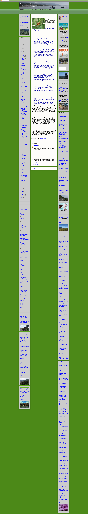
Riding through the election (23, 233)
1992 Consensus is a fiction (63, 344)
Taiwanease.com (63, 30)
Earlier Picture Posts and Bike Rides (45, 9)
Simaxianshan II (22, 270)
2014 (22, 44)
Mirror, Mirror (61, 361)
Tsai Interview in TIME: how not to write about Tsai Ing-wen (63, 236)
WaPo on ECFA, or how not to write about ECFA (63, 315)
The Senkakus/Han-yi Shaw (63, 239)
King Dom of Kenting (22, 296)
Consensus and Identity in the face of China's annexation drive (63, 436)
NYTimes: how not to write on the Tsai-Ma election (63, 416)
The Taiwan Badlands (62, 493)
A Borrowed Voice (22, 369)
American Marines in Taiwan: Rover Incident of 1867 (63, 474)
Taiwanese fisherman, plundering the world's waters (63, 443)
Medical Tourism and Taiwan (63, 468)
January (23, 195)
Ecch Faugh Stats (61, 497)
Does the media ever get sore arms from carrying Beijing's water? (63, 254)
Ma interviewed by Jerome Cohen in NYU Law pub (24, 145)
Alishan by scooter (22, 235)
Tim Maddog (36, 145)
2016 (22, 41)
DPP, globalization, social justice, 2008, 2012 (63, 143)
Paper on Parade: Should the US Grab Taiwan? (24, 133)
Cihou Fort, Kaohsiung (23, 226)
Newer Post (34, 168)
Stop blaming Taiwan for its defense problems (63, 450)
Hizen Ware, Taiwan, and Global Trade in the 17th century (63, 178)
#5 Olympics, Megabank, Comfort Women (24, 318)
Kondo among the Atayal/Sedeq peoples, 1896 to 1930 (28, 11)
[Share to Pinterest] (35, 138)
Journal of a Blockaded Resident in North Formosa (24, 373)
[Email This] (31, 138)
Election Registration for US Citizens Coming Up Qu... (24, 171)
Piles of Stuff (21, 272)
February (23, 194)
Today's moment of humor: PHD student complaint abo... (24, 177)
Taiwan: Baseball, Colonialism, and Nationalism (63, 139)
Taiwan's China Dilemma (23, 343)
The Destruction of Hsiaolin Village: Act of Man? (63, 342)
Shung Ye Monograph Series (24, 370)
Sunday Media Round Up (23, 158)
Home (28, 9)
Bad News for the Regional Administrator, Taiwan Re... (24, 95)
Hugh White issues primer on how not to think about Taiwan (63, 476)
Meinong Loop (22, 242)
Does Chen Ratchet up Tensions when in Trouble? (63, 249)
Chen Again (23, 184)
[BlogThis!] (32, 138)
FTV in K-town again (22, 259)
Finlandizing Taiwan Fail (62, 120)
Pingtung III (21, 304)
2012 (22, 47)
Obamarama (23, 74)
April (22, 191)
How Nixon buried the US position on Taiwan (63, 251)
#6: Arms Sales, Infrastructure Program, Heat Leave (24, 316)
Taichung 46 (21, 260)
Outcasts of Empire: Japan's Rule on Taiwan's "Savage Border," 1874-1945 (24, 341)
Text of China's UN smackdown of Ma (24, 140)
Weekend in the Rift (22, 244)
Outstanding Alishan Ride (23, 265)
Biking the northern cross (23, 238)
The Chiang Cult (61, 128)
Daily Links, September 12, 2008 (24, 137)
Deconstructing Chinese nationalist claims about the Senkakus (63, 396)
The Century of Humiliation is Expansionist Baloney (63, 280)
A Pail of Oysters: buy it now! (24, 344)
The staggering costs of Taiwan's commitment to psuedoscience (62, 487)
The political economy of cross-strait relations (62, 188)
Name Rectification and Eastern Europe (62, 317)
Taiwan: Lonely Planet (23, 377)
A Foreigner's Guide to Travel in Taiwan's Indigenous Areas (24, 367)
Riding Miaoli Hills (22, 243)
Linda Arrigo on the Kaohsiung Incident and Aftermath (63, 445)
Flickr (60, 94)
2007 (22, 197)
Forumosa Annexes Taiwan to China (23, 72)
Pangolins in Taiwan (62, 173)
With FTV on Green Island (23, 236)
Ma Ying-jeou (44, 138)
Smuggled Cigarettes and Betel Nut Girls (63, 183)
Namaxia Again (22, 214)
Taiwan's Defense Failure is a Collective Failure (63, 306)
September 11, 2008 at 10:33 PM (38, 162)
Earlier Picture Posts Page (24, 310)
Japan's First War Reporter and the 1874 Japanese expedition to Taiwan (63, 146)
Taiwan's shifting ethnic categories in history (62, 303)
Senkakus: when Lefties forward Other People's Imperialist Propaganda (62, 384)
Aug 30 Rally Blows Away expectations (63, 269)
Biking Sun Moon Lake (23, 280)
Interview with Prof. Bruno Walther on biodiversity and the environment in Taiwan (24, 389)
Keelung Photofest (23, 64)
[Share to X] (33, 138)
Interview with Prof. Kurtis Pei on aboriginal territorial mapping (24, 392)
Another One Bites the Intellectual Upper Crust (23, 83)
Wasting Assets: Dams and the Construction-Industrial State (63, 288)
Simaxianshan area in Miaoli (23, 290)
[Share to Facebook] (34, 138)
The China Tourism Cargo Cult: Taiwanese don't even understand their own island (63, 479)
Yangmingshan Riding (23, 276)
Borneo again (21, 285)
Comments (61, 69)
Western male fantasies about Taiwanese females (63, 399)
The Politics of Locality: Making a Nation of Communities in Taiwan (24, 335)
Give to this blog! (22, 9)
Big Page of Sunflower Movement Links (44, 11)
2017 (22, 40)
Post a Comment (35, 164)
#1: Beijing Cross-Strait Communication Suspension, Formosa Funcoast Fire (24, 323)
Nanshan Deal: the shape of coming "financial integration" (63, 358)
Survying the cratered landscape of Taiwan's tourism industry (63, 368)
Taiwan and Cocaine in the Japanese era (63, 482)
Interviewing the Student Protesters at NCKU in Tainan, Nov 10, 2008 (24, 399)
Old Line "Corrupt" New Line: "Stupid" (24, 117)
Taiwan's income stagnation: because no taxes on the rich (63, 379)
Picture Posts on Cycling (56, 11)
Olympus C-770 (64, 88)
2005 (22, 200)
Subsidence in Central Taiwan (63, 411)
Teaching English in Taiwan (63, 217)
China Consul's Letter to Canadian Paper (23, 77)
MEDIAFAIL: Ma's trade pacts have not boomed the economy (63, 461)
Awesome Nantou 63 (22, 300)
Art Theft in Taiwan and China (63, 151)
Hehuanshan (21, 255)
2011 (21, 48)
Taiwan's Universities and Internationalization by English (63, 156)
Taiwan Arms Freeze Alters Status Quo (23, 66)
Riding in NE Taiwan (22, 256)
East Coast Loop (22, 240)
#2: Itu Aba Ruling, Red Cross (24, 321)
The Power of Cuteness (62, 158)
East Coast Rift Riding (23, 291)
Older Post (54, 168)
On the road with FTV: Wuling (24, 251)
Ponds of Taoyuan (61, 428)
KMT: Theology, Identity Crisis (63, 301)
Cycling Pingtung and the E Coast (24, 19)
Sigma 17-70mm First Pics (23, 257)
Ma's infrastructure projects (63, 391)
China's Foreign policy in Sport (63, 118)
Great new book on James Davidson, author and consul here (24, 24)
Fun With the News (23, 100)
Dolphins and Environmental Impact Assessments (63, 334)
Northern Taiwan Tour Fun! (23, 250)
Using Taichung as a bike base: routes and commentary (63, 244)
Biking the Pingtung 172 (23, 237)
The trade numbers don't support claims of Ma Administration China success (63, 371)
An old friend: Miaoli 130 (23, 292)
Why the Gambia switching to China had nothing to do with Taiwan (63, 260)
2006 (22, 198)
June (22, 188)
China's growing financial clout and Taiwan (23, 130)
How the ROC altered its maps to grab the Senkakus (63, 114)
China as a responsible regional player (62, 353)
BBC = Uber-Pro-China (62, 470)
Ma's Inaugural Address (62, 238)
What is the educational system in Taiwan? (62, 406)
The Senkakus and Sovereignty (62, 453)
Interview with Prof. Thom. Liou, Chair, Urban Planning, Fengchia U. (24, 395)
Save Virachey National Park (64, 38)
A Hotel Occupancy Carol (63, 365)
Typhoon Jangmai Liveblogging (24, 69)
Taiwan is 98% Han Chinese (63, 471)
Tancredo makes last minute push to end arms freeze (24, 87)
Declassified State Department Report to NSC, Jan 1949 (63, 171)
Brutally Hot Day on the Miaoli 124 (24, 239)
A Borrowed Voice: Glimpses (24, 109)
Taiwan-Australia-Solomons (63, 463)
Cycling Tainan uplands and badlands (24, 20)
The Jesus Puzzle (63, 212)
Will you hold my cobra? (62, 458)
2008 (22, 52)
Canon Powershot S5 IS (62, 89)
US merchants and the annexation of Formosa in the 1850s (63, 154)
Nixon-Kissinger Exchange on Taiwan (23, 121)
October (23, 56)
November (23, 55)
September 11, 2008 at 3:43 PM (38, 156)
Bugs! (20, 273)
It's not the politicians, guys (63, 336)
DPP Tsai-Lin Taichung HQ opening (24, 289)
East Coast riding (22, 225)
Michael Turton (65, 16)
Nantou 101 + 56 (22, 218)
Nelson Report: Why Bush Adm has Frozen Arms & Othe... (24, 60)
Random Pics (21, 286)
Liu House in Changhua (23, 295)
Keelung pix (21, 274)
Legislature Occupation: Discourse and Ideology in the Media (63, 419)
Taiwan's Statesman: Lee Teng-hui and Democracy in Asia (24, 362)
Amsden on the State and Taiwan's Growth (63, 125)
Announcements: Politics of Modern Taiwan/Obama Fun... (24, 162)
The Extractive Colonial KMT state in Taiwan (63, 274)
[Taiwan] (32, 136)
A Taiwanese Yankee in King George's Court (63, 324)
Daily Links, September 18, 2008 (24, 111)
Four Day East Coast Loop (23, 279)
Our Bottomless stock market (23, 165)
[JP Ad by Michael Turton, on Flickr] (63, 209)
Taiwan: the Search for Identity (24, 360)
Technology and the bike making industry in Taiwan (63, 117)
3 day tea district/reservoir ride (24, 234)
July (22, 187)
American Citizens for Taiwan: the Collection (35, 12)
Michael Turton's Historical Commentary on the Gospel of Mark (63, 221)
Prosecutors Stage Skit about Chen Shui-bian (63, 355)
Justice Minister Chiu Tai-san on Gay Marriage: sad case (63, 496)
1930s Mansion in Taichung (23, 246)
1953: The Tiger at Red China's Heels (62, 164)
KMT (41, 138)
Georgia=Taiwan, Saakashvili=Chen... (24, 114)
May (22, 190)
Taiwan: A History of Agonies (24, 346)
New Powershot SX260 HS (23, 283)
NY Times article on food (24, 102)
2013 (22, 45)
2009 (22, 51)
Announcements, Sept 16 (24, 126)
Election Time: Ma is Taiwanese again (62, 376)
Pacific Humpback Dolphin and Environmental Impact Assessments (63, 431)
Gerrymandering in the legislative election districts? (63, 349)
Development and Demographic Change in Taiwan (23, 350)
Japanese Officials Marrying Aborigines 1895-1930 (63, 141)
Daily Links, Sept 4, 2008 (24, 167)
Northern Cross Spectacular (23, 269)
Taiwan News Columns (23, 12)
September (23, 58)
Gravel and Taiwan (62, 283)
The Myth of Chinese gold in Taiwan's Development (63, 340)
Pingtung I (21, 302)
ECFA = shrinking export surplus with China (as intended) (62, 409)
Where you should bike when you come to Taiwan (63, 242)
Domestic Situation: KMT (24, 142)
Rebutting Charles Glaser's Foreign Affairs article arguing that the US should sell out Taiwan (63, 490)
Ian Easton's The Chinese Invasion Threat (24, 338)
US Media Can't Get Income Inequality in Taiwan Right (63, 387)
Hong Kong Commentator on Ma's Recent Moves (24, 149)
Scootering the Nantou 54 (23, 227)
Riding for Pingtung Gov (34, 9)
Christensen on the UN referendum (62, 422)
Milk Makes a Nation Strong (24, 80)
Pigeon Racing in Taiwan (62, 312)
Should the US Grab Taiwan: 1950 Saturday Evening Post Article (63, 161)
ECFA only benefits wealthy (63, 438)
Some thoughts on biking (63, 433)
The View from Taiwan (27, 4)
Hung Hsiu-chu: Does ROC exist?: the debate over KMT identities (63, 277)
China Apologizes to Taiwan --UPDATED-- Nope (24, 91)
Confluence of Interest (62, 454)
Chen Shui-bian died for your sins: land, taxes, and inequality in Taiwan (63, 466)
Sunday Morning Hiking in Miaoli (24, 104)
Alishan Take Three (22, 253)
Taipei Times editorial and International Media (23, 181)
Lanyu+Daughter (22, 223)
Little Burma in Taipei (22, 252)
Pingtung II (21, 303)
